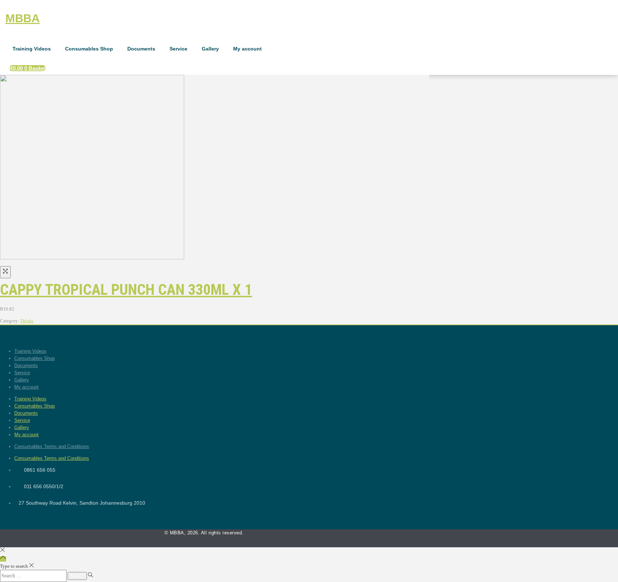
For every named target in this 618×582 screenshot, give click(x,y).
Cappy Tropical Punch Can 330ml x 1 (126, 289)
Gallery (210, 49)
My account (247, 49)
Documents (141, 49)
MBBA (22, 18)
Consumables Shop (89, 49)
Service (178, 49)
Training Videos (32, 49)
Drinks (26, 320)
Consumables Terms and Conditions (51, 446)
